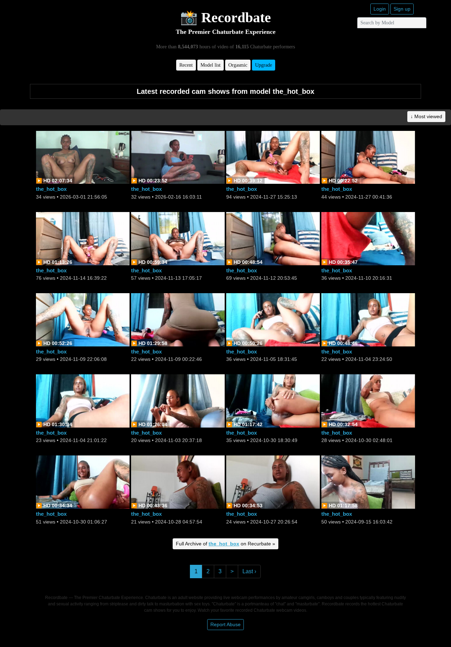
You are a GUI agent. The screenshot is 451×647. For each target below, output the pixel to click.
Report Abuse (225, 624)
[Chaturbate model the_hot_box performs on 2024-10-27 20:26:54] (273, 482)
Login (379, 9)
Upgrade (263, 65)
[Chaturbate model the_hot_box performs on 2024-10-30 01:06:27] (83, 482)
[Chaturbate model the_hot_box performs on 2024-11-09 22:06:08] (83, 319)
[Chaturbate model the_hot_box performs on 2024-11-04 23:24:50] (368, 319)
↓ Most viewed (426, 116)
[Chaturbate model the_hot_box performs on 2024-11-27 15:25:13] (273, 157)
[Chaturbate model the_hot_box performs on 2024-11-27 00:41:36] (368, 157)
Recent (186, 65)
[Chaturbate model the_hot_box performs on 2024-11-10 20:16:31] (368, 238)
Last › (249, 571)
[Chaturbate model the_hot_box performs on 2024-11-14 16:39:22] (83, 238)
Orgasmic (237, 65)
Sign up (402, 9)
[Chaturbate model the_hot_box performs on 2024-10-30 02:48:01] (368, 401)
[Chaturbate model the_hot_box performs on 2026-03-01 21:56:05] (83, 157)
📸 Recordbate (225, 17)
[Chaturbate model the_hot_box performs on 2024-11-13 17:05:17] (178, 238)
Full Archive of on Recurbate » (225, 543)
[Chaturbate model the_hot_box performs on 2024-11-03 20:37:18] (178, 401)
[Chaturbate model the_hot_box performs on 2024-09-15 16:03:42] (368, 482)
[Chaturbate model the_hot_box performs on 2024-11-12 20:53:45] (273, 238)
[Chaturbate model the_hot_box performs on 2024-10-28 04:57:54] (178, 482)
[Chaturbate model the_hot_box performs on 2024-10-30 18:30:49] (273, 401)
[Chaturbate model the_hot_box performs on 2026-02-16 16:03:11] (178, 157)
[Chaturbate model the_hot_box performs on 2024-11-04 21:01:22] (83, 401)
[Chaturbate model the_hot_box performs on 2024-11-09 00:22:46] (178, 319)
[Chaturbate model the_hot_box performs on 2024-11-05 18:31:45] (273, 319)
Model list (210, 65)
